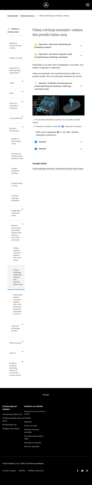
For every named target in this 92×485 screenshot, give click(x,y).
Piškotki (22, 470)
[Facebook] (77, 470)
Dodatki (27, 418)
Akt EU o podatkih (31, 446)
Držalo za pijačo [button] (15, 343)
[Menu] (87, 5)
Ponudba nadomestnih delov (33, 437)
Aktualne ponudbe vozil (12, 414)
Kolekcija (28, 421)
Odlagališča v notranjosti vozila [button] (16, 213)
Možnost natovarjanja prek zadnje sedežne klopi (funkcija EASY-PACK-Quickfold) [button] (16, 232)
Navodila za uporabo (32, 442)
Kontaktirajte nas (9, 424)
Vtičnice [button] (12, 353)
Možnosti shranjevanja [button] (14, 129)
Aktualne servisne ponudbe (31, 430)
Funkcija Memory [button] (15, 118)
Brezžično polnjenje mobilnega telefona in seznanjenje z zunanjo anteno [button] (15, 369)
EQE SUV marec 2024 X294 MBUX (29, 16)
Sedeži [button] (11, 83)
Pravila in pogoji (9, 470)
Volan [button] (11, 93)
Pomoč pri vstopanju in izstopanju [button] (14, 105)
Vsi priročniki (12, 16)
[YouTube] (82, 470)
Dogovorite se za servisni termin (34, 412)
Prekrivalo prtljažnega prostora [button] (15, 328)
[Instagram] (87, 470)
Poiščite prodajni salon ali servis (13, 419)
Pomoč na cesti (30, 425)
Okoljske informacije (10, 428)
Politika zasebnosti (36, 470)
